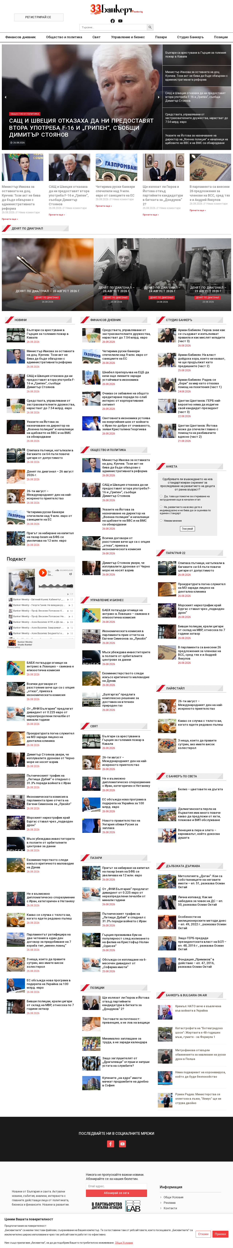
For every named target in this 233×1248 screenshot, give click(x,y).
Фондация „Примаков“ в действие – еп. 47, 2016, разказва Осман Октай (196, 963)
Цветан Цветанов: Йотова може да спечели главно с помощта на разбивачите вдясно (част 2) (198, 431)
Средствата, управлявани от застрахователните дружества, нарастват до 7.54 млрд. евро (51, 404)
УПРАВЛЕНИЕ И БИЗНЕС (107, 600)
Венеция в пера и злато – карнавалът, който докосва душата (199, 833)
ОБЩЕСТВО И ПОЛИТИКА (108, 450)
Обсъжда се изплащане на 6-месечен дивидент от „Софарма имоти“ (124, 963)
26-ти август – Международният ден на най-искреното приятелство (49, 494)
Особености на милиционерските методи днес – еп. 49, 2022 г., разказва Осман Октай (202, 922)
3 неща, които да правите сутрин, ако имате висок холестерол (46, 962)
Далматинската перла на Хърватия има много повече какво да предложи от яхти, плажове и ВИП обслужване (199, 814)
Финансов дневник (20, 37)
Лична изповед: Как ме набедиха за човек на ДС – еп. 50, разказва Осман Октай (200, 900)
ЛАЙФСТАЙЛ (175, 688)
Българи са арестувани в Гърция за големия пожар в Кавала (48, 333)
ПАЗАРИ (96, 858)
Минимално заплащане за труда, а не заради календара (124, 1040)
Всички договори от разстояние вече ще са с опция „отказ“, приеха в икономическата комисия (50, 689)
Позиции (221, 37)
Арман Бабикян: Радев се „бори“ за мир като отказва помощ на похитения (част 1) (200, 383)
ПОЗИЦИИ (97, 988)
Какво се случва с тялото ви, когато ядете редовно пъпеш (49, 916)
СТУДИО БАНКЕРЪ (179, 320)
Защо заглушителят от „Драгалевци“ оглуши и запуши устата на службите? (125, 1061)
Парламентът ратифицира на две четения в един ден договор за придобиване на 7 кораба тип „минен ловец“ (49, 940)
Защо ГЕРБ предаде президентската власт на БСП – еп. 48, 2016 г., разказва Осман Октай (202, 943)
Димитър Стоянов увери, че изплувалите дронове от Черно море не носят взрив (50, 758)
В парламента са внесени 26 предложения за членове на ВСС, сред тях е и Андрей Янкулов (199, 652)
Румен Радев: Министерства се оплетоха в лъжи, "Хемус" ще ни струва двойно (198, 1099)
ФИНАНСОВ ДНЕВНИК (105, 320)
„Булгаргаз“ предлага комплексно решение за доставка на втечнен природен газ (120, 700)
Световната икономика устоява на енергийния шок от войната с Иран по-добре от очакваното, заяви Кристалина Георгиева (126, 423)
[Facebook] (113, 21)
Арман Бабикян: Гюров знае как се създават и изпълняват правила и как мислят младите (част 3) (201, 335)
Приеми (220, 1234)
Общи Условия (124, 1242)
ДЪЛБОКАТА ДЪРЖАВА (183, 866)
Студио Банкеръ (190, 37)
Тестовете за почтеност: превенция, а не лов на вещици (126, 1020)
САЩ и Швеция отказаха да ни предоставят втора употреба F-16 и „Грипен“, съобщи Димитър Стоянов (69, 195)
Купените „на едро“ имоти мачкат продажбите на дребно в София (125, 1081)
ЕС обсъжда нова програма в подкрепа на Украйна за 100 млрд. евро (49, 984)
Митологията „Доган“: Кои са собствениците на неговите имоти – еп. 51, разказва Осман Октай (201, 881)
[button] (5, 97)
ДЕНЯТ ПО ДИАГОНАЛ (27, 228)
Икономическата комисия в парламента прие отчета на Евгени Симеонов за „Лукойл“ (49, 800)
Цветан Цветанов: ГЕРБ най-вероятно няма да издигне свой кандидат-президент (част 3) (199, 406)
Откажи (203, 1234)
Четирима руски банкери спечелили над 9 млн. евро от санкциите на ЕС (115, 191)
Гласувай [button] (187, 528)
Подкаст (16, 559)
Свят (96, 37)
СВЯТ (94, 726)
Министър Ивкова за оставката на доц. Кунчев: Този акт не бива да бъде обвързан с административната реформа (50, 356)
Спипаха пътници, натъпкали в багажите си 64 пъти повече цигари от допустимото (50, 454)
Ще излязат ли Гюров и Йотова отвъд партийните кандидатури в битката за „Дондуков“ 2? (163, 195)
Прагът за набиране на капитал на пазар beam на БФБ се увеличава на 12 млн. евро (50, 536)
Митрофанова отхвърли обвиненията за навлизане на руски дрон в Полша (200, 1055)
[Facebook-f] (110, 1143)
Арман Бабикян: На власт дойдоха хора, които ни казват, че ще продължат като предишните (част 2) (201, 360)
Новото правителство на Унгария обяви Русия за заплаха (121, 824)
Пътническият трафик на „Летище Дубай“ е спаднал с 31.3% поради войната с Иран (49, 779)
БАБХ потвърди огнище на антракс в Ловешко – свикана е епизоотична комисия (50, 666)
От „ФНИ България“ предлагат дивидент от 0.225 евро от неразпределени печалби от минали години (50, 714)
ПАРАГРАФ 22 (175, 553)
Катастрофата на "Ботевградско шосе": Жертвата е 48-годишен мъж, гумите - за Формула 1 (199, 1033)
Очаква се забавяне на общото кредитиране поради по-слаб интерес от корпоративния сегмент (125, 398)
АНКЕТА (171, 466)
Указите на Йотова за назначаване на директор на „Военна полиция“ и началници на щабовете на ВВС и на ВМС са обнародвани (50, 429)
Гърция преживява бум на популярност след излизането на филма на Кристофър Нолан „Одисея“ (125, 940)
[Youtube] (120, 21)
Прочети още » (10, 219)
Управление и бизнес (128, 37)
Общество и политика (64, 37)
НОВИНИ (21, 320)
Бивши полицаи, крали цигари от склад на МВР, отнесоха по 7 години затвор (50, 1004)
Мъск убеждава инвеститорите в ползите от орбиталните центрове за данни (51, 842)
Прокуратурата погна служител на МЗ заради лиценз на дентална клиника (50, 737)
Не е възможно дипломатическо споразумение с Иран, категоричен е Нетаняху (51, 897)
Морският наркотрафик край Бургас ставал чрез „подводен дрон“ (50, 821)
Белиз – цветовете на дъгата (200, 789)
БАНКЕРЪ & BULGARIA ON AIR (186, 995)
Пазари (161, 37)
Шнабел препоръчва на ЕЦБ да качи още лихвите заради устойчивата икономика (125, 375)
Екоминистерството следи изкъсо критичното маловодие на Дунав (50, 863)
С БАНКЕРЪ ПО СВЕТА (181, 776)
